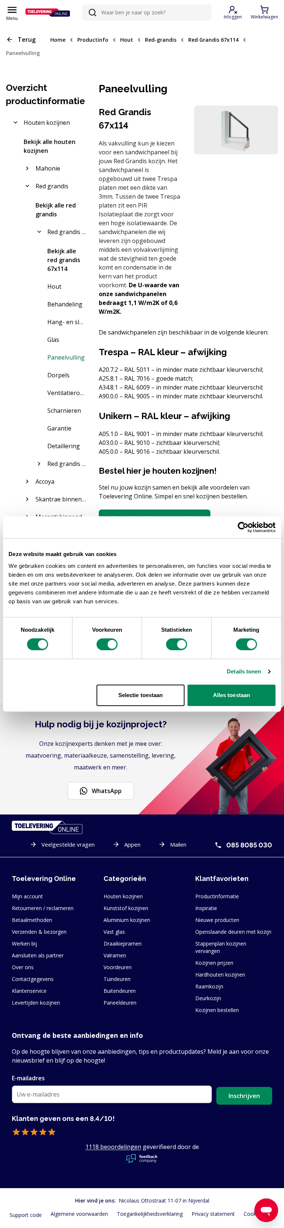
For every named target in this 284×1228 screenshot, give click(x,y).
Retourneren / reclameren (43, 908)
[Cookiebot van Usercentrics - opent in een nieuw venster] (243, 527)
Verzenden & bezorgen (39, 931)
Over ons (23, 967)
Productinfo (92, 39)
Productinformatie (217, 896)
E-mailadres (28, 1078)
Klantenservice (29, 990)
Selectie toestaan (140, 695)
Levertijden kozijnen (36, 1002)
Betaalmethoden (32, 919)
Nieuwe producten (217, 919)
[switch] (107, 644)
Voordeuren (118, 967)
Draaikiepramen (123, 943)
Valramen (115, 955)
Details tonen (244, 671)
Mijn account (27, 896)
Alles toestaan (231, 695)
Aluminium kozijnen (127, 919)
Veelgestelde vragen (68, 844)
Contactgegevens (33, 978)
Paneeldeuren (120, 1002)
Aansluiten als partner (38, 955)
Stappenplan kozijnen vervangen (220, 947)
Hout (126, 39)
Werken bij (24, 943)
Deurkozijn (208, 998)
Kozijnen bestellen (217, 1009)
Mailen (178, 844)
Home (57, 39)
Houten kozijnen (123, 896)
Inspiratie (206, 908)
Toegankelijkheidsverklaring (150, 1213)
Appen (132, 844)
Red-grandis (160, 39)
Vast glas (114, 931)
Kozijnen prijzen (214, 962)
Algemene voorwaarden (79, 1213)
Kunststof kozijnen (126, 908)
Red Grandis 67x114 (213, 39)
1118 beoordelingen (113, 1147)
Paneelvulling (23, 52)
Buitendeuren (120, 990)
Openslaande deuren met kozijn (233, 931)
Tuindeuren (117, 978)
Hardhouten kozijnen (220, 974)
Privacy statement (213, 1213)
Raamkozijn (209, 986)
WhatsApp (107, 791)
